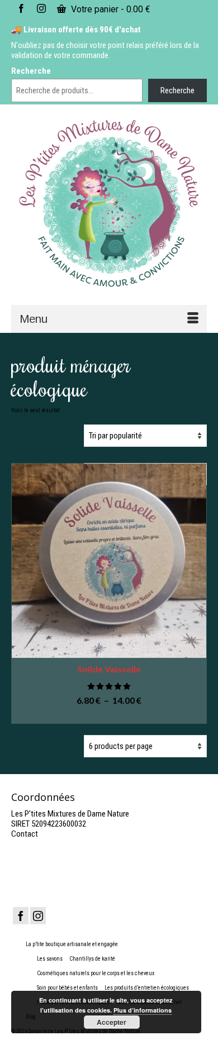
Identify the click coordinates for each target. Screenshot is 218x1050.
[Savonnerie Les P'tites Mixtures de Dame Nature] (109, 204)
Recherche (31, 71)
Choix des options (109, 715)
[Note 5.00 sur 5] (109, 686)
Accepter (111, 1022)
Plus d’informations (142, 1010)
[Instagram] (38, 915)
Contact (24, 834)
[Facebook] (21, 915)
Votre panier (109, 9)
